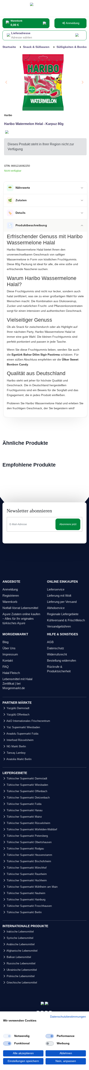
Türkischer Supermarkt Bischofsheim (28, 861)
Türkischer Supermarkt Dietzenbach (28, 797)
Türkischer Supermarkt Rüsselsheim (28, 823)
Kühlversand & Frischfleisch (66, 620)
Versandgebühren (59, 626)
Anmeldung (72, 23)
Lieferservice (55, 589)
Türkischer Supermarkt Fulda (23, 803)
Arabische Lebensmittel (20, 944)
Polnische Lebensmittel (20, 976)
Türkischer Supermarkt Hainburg (25, 899)
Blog (5, 642)
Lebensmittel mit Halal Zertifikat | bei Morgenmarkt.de (17, 683)
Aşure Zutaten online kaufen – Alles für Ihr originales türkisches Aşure (21, 618)
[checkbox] (7, 1036)
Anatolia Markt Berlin (18, 759)
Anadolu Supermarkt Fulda (22, 733)
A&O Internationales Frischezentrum (28, 720)
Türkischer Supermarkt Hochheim (26, 880)
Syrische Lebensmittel (19, 937)
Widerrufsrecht (57, 654)
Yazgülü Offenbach (17, 714)
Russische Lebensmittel (20, 963)
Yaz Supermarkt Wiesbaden (23, 727)
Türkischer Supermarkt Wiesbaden (27, 784)
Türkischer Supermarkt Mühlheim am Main (32, 886)
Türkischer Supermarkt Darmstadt (26, 778)
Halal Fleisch (11, 673)
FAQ (5, 666)
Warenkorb (9, 601)
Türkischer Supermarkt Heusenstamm (29, 854)
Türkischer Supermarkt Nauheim (25, 893)
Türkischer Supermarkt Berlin (24, 912)
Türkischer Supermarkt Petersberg (27, 835)
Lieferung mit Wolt (59, 595)
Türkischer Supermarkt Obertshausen (29, 842)
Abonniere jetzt (67, 524)
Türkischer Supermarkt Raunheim (26, 874)
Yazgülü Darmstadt (17, 708)
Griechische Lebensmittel (21, 982)
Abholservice (56, 608)
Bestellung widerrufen (61, 660)
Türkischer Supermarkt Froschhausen (29, 905)
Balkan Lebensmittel (18, 957)
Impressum (10, 654)
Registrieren (10, 595)
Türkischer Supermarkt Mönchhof (26, 867)
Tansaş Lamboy (16, 752)
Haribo (8, 115)
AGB (50, 642)
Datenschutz (55, 648)
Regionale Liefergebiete (62, 614)
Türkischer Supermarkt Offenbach (26, 791)
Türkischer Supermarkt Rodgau (25, 848)
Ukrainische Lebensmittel (21, 969)
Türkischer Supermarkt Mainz (24, 816)
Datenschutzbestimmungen (68, 1016)
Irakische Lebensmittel (20, 931)
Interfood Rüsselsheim (20, 740)
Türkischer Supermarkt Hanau (24, 810)
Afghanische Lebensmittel (21, 950)
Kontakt (7, 660)
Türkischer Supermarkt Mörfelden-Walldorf (31, 829)
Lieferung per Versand (62, 601)
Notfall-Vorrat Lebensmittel (20, 608)
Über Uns (9, 648)
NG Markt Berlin (16, 746)
